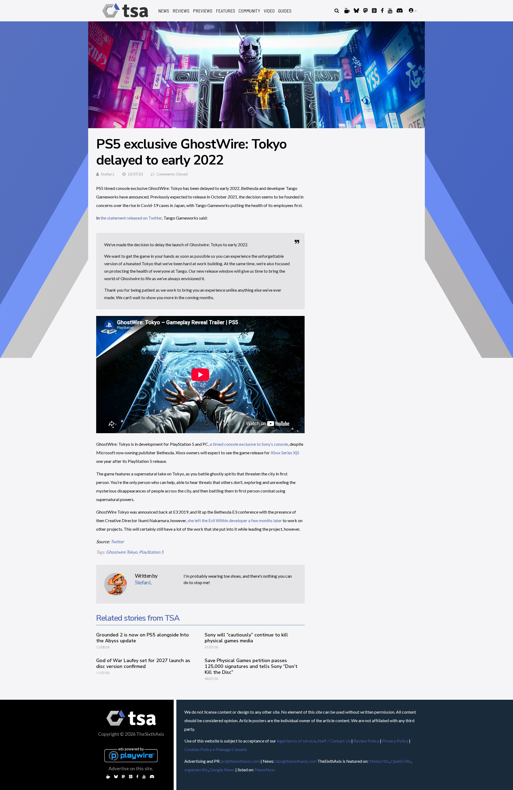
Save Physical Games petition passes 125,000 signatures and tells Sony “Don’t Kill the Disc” (251, 666)
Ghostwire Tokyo (121, 551)
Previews (202, 11)
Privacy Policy (395, 740)
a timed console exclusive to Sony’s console (249, 444)
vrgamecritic (196, 769)
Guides (285, 11)
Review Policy (366, 740)
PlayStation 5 (151, 551)
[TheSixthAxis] (125, 19)
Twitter (117, 541)
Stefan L (108, 174)
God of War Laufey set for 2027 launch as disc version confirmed (143, 663)
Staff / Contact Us (334, 740)
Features (225, 11)
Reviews (181, 11)
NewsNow (265, 769)
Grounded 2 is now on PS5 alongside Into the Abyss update (142, 638)
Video (269, 11)
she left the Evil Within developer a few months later (235, 520)
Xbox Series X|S (285, 452)
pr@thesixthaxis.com (240, 761)
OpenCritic (401, 761)
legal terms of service (296, 740)
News (163, 11)
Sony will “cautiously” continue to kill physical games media (246, 638)
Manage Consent (231, 749)
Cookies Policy (198, 749)
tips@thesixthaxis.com (296, 761)
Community (249, 11)
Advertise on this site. (130, 768)
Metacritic (379, 761)
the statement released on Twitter (131, 217)
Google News (222, 769)
